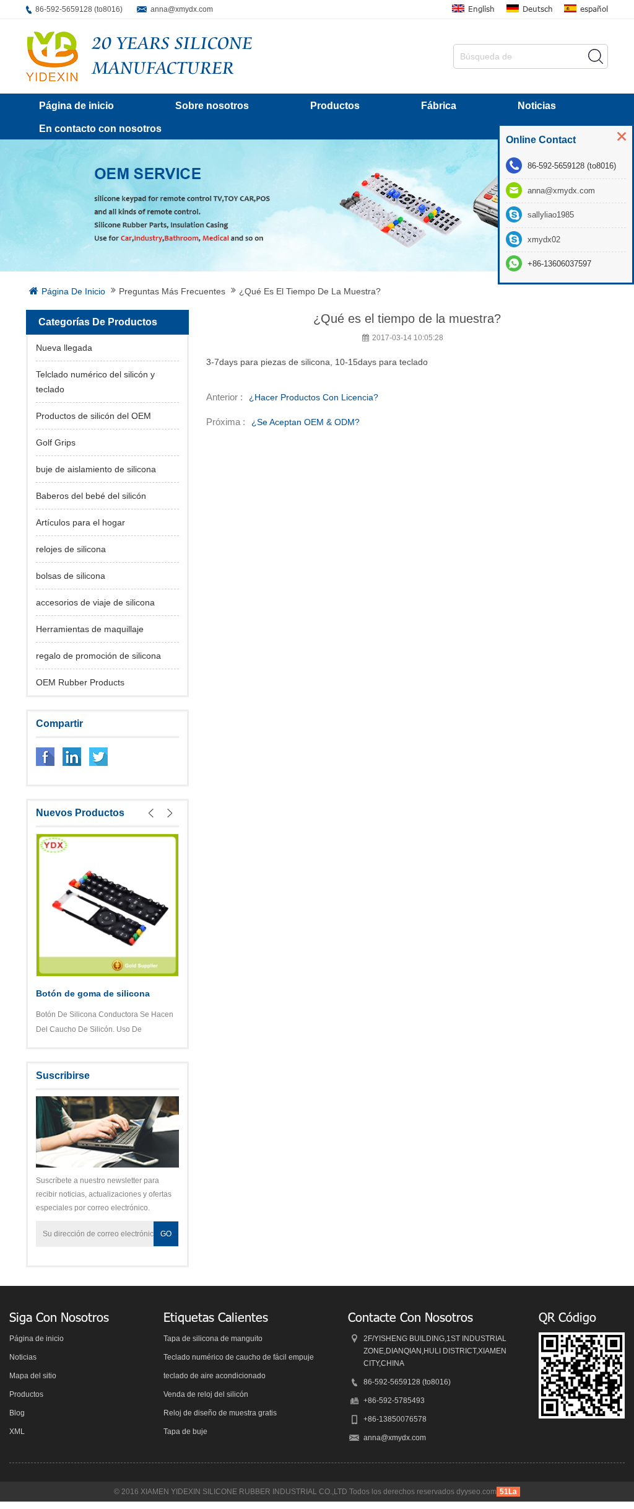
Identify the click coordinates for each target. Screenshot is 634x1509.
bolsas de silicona (70, 576)
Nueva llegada (64, 348)
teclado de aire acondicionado (214, 1375)
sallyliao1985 (551, 214)
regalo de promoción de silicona (98, 656)
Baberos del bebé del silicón (91, 496)
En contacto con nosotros (100, 128)
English (481, 9)
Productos (335, 105)
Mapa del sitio (32, 1375)
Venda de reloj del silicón (205, 1394)
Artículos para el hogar (80, 522)
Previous (151, 813)
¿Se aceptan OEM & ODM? (305, 422)
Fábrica (438, 105)
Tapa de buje (185, 1431)
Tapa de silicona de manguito (213, 1338)
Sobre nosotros (212, 105)
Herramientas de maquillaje (90, 629)
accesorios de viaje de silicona (95, 602)
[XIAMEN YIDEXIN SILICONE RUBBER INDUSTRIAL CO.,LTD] (52, 56)
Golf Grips (56, 442)
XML (17, 1431)
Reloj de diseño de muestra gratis (220, 1413)
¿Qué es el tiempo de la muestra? (310, 291)
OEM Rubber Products (80, 682)
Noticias (537, 105)
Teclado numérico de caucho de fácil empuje (238, 1357)
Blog (17, 1413)
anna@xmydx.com (181, 9)
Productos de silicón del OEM (93, 416)
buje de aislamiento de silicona (96, 469)
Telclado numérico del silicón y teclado (95, 381)
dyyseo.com (476, 1491)
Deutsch (538, 9)
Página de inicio (76, 105)
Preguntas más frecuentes (172, 291)
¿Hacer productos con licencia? (313, 397)
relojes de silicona (71, 549)
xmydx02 (544, 239)
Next (169, 813)
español (594, 9)
